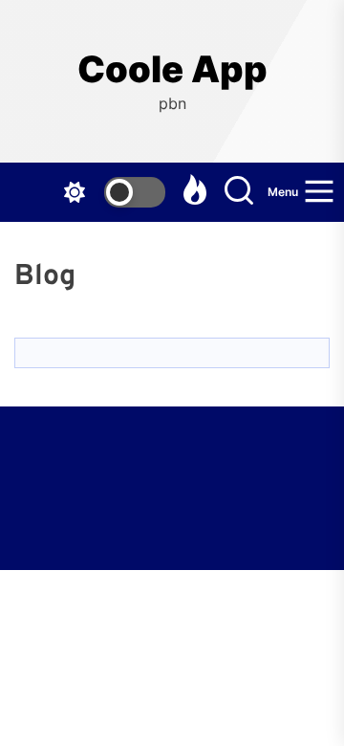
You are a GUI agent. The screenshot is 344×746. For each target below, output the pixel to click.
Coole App (172, 69)
